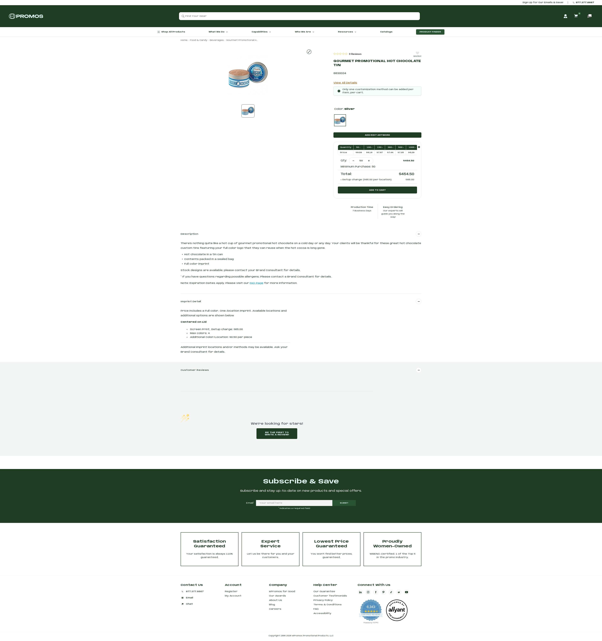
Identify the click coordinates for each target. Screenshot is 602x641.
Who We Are (303, 32)
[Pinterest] (383, 592)
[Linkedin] (360, 592)
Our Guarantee (324, 591)
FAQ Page (256, 283)
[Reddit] (399, 592)
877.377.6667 (585, 3)
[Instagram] (368, 592)
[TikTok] (391, 592)
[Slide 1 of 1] (248, 110)
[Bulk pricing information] (419, 147)
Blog (272, 605)
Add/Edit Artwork (377, 135)
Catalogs (386, 32)
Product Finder (430, 32)
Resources (345, 32)
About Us (275, 600)
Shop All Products (173, 32)
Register (231, 591)
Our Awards (277, 596)
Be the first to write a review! (277, 433)
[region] (347, 54)
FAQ (316, 609)
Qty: (344, 160)
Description (189, 234)
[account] (565, 16)
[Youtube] (406, 592)
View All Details (345, 83)
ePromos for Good (282, 591)
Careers (275, 609)
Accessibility (322, 613)
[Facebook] (376, 592)
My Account (233, 596)
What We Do (216, 32)
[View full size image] (309, 52)
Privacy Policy (323, 600)
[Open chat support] (589, 16)
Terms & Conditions (327, 605)
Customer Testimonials (330, 596)
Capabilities (260, 32)
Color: (344, 109)
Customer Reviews (195, 370)
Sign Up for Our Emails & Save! (543, 3)
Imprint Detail (191, 301)
